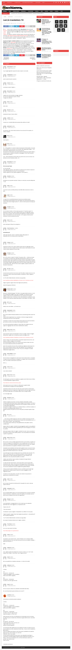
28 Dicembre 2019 (45, 44)
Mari (8, 135)
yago (8, 194)
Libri (42, 11)
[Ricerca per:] (63, 13)
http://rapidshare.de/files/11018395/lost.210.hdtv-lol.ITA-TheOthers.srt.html (18, 337)
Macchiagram (38, 2)
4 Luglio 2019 (45, 58)
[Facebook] (54, 2)
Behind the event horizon (45, 65)
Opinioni (5, 11)
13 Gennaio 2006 (7, 23)
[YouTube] (63, 2)
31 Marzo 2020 (45, 35)
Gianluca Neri (14, 23)
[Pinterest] (60, 2)
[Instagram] (58, 2)
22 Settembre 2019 (45, 51)
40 (24, 23)
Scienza (56, 11)
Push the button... (11, 228)
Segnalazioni (16, 11)
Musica (36, 11)
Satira (46, 11)
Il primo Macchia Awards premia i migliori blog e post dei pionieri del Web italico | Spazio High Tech (44, 72)
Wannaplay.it (10, 161)
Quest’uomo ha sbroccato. (46, 80)
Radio (43, 2)
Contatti (4, 4)
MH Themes (23, 647)
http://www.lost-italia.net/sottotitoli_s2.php (12, 382)
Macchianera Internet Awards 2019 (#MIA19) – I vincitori (47, 48)
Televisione (30, 11)
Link (10, 11)
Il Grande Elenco (17, 2)
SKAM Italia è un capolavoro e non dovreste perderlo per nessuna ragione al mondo (46, 21)
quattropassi (9, 66)
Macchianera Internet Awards (28, 2)
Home (4, 2)
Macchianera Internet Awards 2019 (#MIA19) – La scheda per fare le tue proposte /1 (47, 56)
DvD (8, 143)
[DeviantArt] (69, 2)
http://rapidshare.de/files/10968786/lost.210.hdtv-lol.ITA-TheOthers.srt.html (18, 280)
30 (48, 58)
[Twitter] (56, 2)
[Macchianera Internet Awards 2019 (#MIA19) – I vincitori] (39, 49)
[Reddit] (65, 2)
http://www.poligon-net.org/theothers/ (11, 530)
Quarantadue (9, 2)
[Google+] (67, 2)
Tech (62, 11)
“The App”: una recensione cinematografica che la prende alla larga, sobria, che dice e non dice (47, 41)
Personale (23, 11)
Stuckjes (9, 206)
